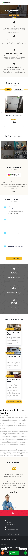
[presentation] (1, 112)
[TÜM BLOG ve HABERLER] (14, 406)
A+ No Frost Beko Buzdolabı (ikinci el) (14, 116)
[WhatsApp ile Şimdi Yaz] (25, 553)
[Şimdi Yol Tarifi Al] (2, 553)
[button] (12, 508)
